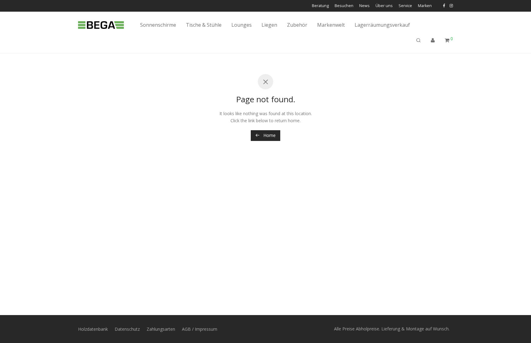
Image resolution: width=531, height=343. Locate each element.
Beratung (320, 6)
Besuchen (344, 6)
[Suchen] (418, 40)
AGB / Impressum (199, 329)
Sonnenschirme (158, 24)
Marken (425, 6)
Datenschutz (127, 329)
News (364, 6)
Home (269, 135)
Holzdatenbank (93, 329)
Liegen (269, 24)
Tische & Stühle (204, 24)
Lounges (241, 24)
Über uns (384, 6)
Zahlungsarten (161, 329)
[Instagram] (451, 5)
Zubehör (297, 24)
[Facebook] (444, 5)
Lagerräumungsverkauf (382, 24)
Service (405, 6)
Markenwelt (331, 24)
